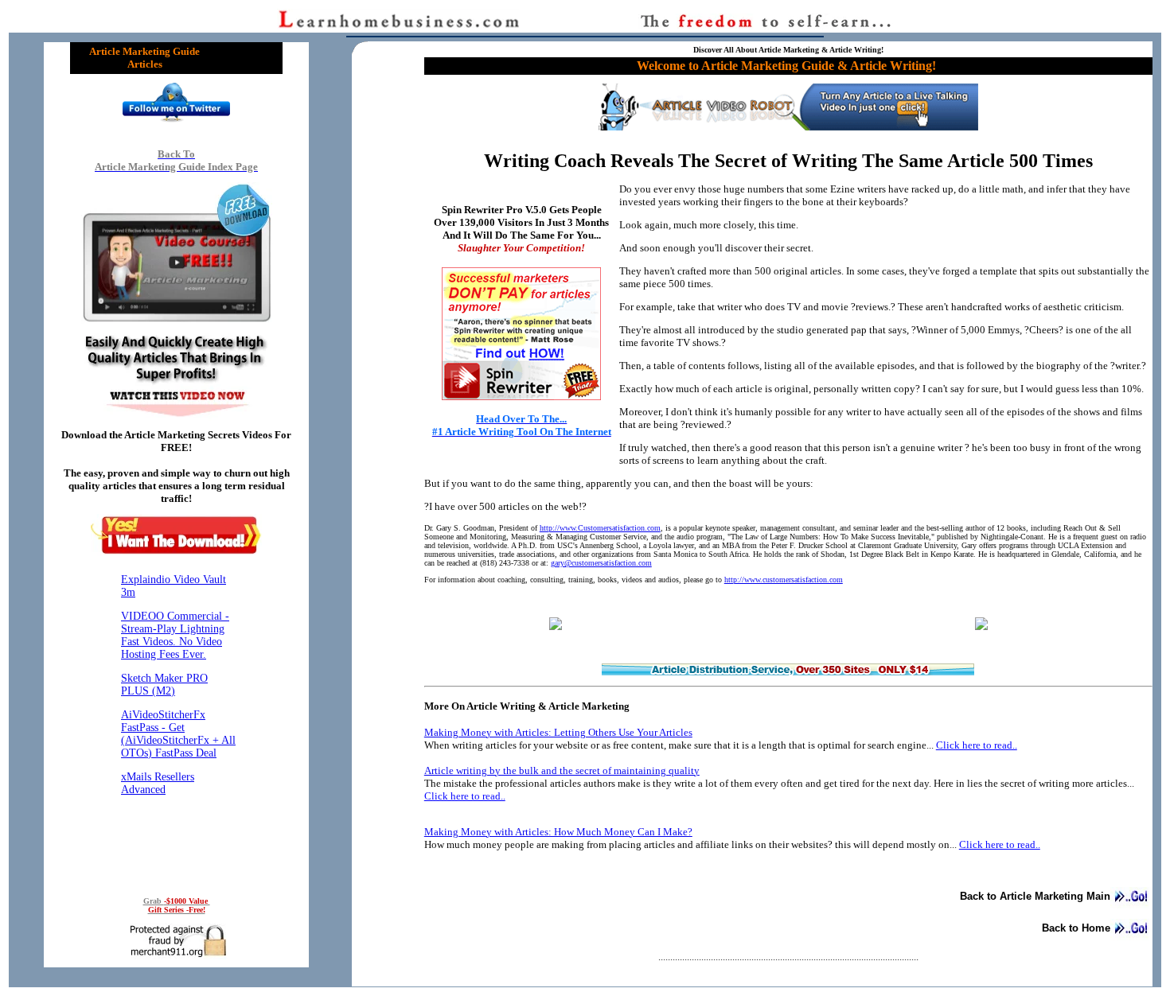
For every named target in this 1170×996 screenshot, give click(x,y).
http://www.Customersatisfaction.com (600, 527)
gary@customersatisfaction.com (601, 562)
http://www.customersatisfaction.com (783, 579)
